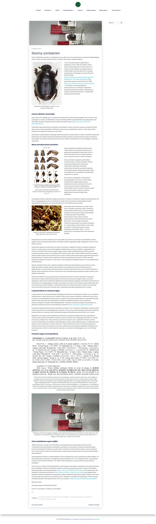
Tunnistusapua (91, 10)
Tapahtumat (103, 10)
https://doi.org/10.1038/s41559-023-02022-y (71, 470)
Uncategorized (88, 497)
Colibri (97, 519)
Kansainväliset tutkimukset (45, 497)
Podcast (80, 10)
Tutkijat (38, 10)
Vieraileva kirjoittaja (50, 499)
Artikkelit (47, 10)
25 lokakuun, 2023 (36, 48)
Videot (57, 10)
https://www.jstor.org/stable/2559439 (80, 305)
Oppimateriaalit (68, 10)
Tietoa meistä (116, 10)
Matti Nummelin (57, 497)
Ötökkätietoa (65, 497)
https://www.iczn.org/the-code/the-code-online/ (69, 472)
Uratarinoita (41, 499)
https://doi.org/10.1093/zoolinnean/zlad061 (83, 479)
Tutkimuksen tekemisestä (77, 497)
